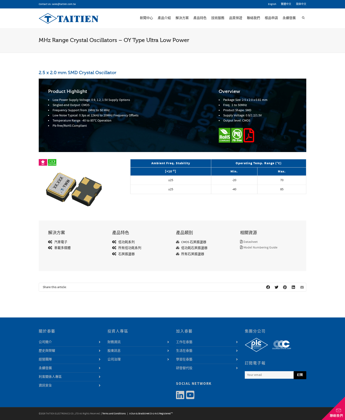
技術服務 (217, 18)
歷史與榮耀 (47, 351)
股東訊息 (114, 351)
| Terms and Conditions (113, 413)
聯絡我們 (253, 18)
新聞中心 (146, 18)
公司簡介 (45, 342)
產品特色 (200, 18)
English (272, 4)
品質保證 (235, 18)
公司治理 (114, 359)
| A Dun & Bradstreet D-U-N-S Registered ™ (149, 413)
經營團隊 (45, 359)
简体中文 (301, 4)
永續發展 (289, 18)
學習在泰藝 (184, 359)
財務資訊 (114, 342)
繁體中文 (286, 4)
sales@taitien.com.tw (64, 4)
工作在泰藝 (184, 342)
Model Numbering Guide (260, 247)
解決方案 (182, 18)
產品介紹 (164, 18)
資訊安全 (45, 385)
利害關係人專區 (50, 377)
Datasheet (250, 242)
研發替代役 (184, 368)
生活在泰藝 (184, 351)
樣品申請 (271, 18)
